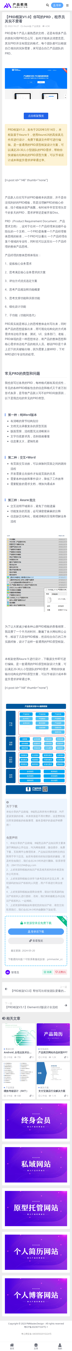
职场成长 (44, 1048)
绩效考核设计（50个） (16, 1091)
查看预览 (38, 940)
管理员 (15, 972)
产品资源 (36, 26)
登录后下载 (37, 931)
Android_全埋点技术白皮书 (18, 1054)
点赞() (62, 972)
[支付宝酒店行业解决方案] (53, 1073)
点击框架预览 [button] (36, 115)
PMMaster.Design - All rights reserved (45, 1323)
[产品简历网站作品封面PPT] (53, 1034)
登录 (58, 5)
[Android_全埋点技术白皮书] (18, 1034)
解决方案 (44, 1087)
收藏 (49, 972)
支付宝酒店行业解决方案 (51, 1091)
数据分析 (10, 1048)
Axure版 (27, 26)
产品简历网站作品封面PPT (52, 1052)
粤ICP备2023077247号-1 (36, 1326)
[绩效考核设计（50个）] (18, 1073)
